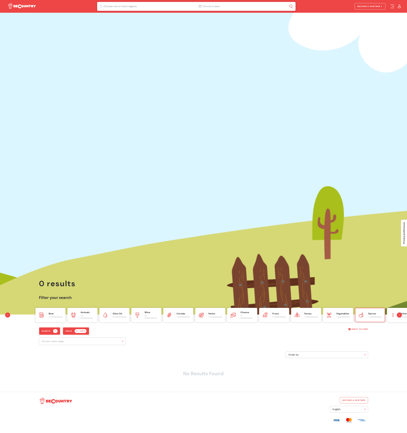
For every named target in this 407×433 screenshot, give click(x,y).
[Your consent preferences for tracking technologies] (404, 233)
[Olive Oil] (114, 315)
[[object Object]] (291, 6)
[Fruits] (274, 315)
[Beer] (50, 315)
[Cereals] (178, 315)
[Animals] (82, 315)
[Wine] (146, 315)
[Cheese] (242, 315)
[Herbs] (210, 315)
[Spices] (370, 315)
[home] (21, 6)
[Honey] (306, 315)
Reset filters (360, 329)
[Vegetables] (338, 315)
